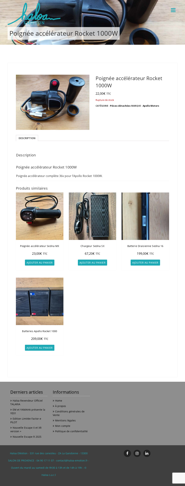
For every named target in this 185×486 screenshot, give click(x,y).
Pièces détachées (120, 105)
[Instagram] (137, 453)
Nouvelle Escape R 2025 (27, 436)
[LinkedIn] (146, 453)
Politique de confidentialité (71, 431)
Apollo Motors (151, 105)
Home (58, 400)
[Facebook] (127, 453)
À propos (60, 406)
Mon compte (62, 426)
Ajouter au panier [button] (40, 262)
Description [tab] (27, 138)
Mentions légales (65, 420)
